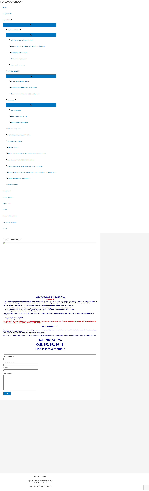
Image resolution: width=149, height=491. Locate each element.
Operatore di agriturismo (18, 65)
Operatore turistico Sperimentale (20, 81)
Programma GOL (7, 13)
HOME (5, 7)
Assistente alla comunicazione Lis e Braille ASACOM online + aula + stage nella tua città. (32, 172)
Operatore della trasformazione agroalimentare (24, 87)
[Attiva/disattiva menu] (29, 25)
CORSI (5, 228)
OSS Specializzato (13, 147)
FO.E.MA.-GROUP (11, 1)
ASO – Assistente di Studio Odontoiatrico (19, 135)
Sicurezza (11, 100)
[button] (11, 20)
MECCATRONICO (13, 185)
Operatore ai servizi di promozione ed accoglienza (25, 94)
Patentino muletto (16, 110)
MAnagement (6, 191)
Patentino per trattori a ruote (19, 116)
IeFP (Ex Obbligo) (13, 71)
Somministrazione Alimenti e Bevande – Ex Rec (21, 160)
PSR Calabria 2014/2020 (9, 222)
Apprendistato (7, 203)
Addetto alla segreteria (14, 129)
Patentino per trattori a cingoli (19, 122)
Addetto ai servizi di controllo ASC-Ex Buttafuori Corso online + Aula (27, 153)
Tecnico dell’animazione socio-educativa (19, 178)
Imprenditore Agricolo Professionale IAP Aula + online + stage (28, 46)
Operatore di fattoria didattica (19, 52)
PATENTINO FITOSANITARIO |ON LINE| (22, 40)
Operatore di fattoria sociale (19, 59)
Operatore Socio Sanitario (15, 141)
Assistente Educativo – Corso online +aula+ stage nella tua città (25, 166)
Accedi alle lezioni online (10, 216)
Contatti (5, 209)
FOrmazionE (6, 20)
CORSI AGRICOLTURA (14, 30)
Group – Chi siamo (8, 197)
